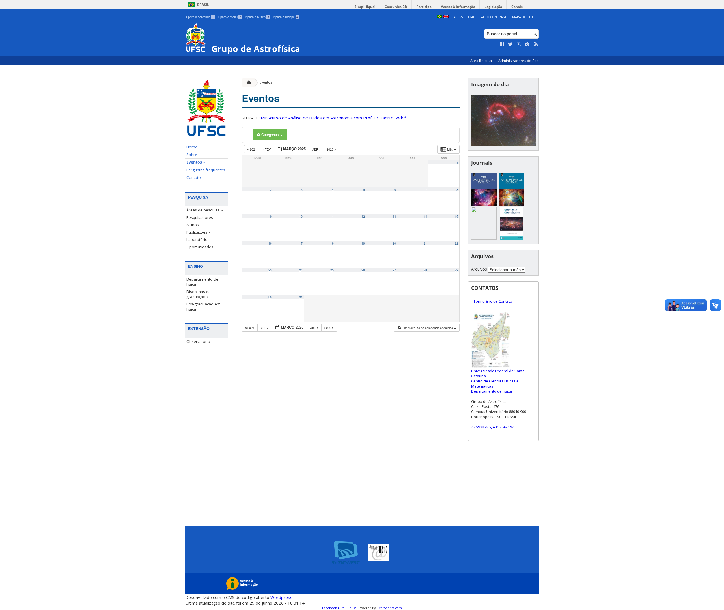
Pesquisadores (199, 217)
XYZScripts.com (390, 608)
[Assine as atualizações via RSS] (536, 44)
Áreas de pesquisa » (204, 210)
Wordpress (281, 597)
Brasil (203, 4)
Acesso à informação (458, 6)
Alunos (192, 224)
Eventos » (196, 162)
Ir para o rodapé (285, 17)
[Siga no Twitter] (510, 44)
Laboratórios (198, 239)
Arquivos (479, 269)
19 (363, 243)
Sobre (191, 154)
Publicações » (198, 232)
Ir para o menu (229, 17)
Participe (424, 6)
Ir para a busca (257, 17)
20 (394, 243)
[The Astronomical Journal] (511, 204)
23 (270, 270)
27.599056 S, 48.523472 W (492, 426)
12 (363, 216)
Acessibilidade (465, 17)
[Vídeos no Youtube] (519, 44)
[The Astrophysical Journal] (484, 204)
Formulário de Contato (493, 301)
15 (456, 216)
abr (315, 149)
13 (394, 216)
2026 (330, 149)
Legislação (493, 6)
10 (301, 216)
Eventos (266, 82)
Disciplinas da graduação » (198, 294)
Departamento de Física (202, 282)
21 (425, 243)
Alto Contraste (494, 17)
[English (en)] (446, 17)
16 (270, 243)
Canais (517, 6)
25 (332, 270)
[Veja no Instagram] (527, 44)
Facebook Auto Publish (339, 608)
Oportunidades (199, 246)
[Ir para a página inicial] (247, 82)
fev (268, 149)
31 (301, 297)
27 (394, 270)
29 (456, 270)
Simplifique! (365, 6)
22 (456, 243)
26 (363, 270)
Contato (193, 177)
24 (301, 270)
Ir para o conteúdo (199, 17)
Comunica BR (396, 6)
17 (301, 243)
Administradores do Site (518, 60)
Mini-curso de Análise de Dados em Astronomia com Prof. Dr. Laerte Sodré (333, 118)
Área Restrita (481, 60)
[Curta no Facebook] (502, 44)
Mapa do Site (523, 17)
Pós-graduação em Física (203, 306)
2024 (253, 149)
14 (425, 216)
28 (425, 270)
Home (191, 146)
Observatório (198, 341)
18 (332, 243)
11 (332, 216)
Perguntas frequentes (205, 169)
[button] (426, 327)
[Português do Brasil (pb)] (439, 17)
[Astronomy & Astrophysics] (511, 238)
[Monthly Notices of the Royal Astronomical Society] (484, 238)
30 (270, 297)
